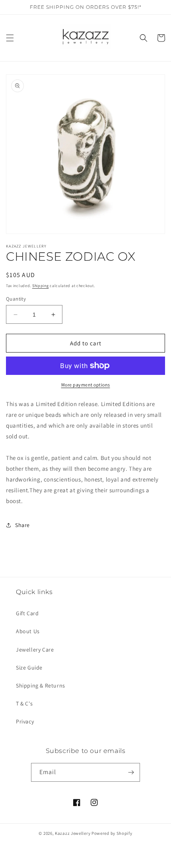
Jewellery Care (35, 649)
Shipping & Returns (40, 685)
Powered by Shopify (111, 833)
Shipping (40, 285)
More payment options (85, 385)
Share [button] (22, 525)
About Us (28, 631)
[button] (10, 38)
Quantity (16, 298)
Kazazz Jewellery (73, 833)
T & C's (24, 703)
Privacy (25, 721)
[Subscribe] (131, 772)
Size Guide (29, 667)
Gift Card (27, 613)
